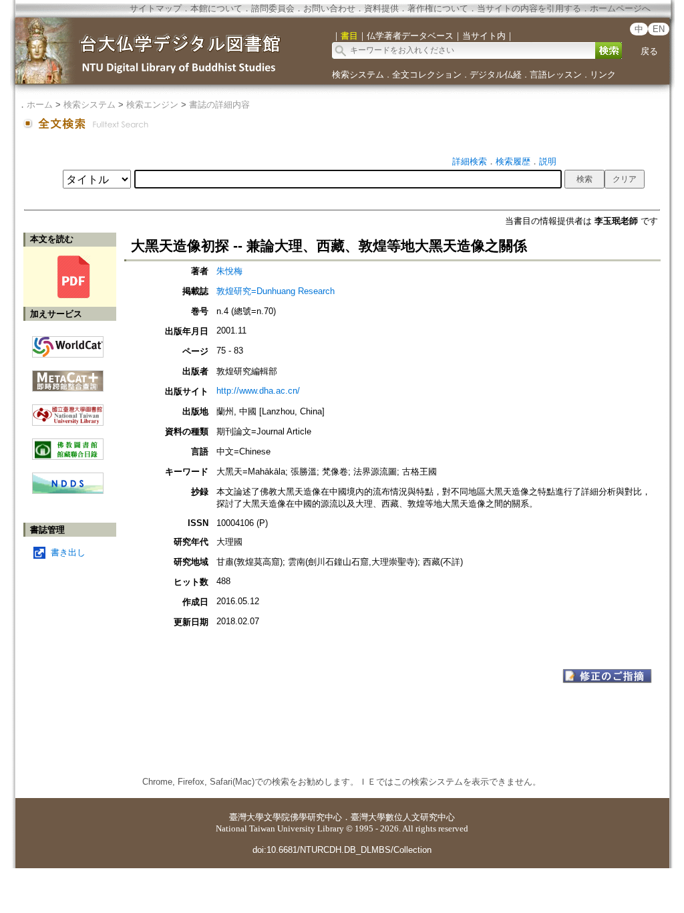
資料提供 (381, 8)
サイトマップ (156, 8)
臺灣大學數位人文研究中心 (403, 817)
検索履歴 (513, 161)
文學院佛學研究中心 (303, 817)
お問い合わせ (329, 8)
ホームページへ (620, 8)
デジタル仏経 (496, 75)
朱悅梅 (229, 271)
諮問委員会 (273, 8)
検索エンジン (152, 105)
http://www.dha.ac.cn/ (258, 391)
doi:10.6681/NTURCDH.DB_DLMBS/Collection (342, 850)
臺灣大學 (246, 817)
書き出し (68, 552)
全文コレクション (427, 75)
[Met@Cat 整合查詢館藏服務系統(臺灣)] (68, 376)
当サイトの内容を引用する (529, 8)
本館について (216, 8)
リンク (603, 75)
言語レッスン (556, 75)
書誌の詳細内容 (219, 105)
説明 (547, 161)
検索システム (358, 75)
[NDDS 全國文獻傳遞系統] (68, 491)
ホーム (40, 105)
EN (659, 29)
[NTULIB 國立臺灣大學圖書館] (68, 410)
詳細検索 (469, 161)
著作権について (437, 8)
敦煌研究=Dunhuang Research (275, 291)
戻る (649, 51)
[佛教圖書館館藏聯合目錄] (68, 444)
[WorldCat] (68, 344)
